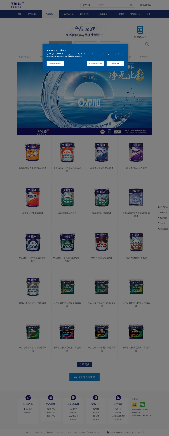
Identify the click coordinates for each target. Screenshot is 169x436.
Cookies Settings (55, 63)
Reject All (115, 63)
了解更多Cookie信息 (75, 56)
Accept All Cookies (95, 63)
